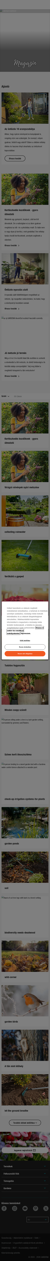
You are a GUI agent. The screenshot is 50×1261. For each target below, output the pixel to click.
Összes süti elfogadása (25, 654)
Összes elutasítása (25, 647)
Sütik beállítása (25, 640)
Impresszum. (26, 633)
